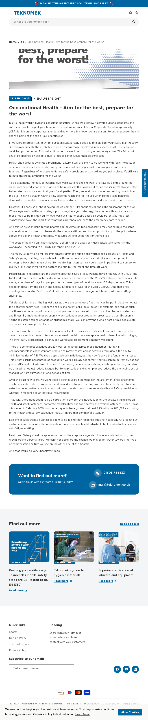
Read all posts (129, 524)
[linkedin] (135, 669)
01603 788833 (114, 473)
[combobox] (74, 22)
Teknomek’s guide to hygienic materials (69, 573)
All (22, 42)
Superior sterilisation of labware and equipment (116, 573)
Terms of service (110, 704)
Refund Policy (17, 638)
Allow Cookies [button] (130, 712)
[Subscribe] (70, 668)
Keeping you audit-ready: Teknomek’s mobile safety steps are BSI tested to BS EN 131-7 (28, 577)
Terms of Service (19, 644)
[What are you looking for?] (135, 22)
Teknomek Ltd (28, 704)
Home (13, 42)
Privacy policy (91, 704)
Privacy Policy (17, 650)
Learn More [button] (82, 714)
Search (13, 632)
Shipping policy (131, 704)
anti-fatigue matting (113, 364)
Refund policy (73, 704)
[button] (10, 13)
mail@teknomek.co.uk (114, 484)
